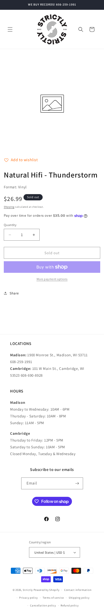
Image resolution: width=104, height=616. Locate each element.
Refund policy (70, 605)
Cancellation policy (43, 605)
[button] (10, 29)
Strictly (28, 590)
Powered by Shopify (47, 590)
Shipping (9, 206)
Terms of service (53, 597)
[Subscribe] (77, 483)
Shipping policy (79, 597)
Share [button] (14, 293)
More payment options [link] (52, 279)
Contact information (77, 590)
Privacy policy (28, 597)
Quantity (10, 225)
